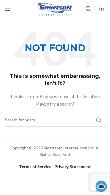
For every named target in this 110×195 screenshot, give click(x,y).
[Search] (88, 9)
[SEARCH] (99, 120)
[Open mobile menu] (7, 9)
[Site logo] (55, 8)
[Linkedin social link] (102, 8)
